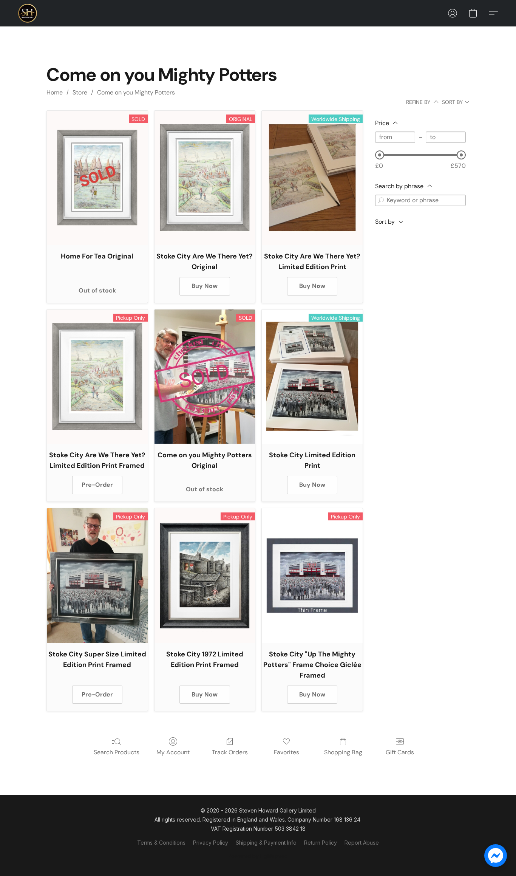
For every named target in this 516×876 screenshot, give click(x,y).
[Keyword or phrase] (380, 200)
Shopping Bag (343, 752)
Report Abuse (362, 842)
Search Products (116, 752)
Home (54, 92)
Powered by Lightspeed (258, 856)
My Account (173, 752)
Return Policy (320, 842)
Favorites (286, 752)
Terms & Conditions (161, 842)
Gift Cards (400, 752)
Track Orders (230, 752)
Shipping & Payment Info (266, 842)
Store (80, 92)
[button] (27, 13)
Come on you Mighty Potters (136, 92)
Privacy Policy (210, 842)
